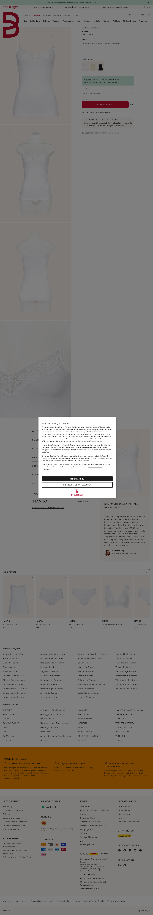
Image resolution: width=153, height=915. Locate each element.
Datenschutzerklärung (95, 467)
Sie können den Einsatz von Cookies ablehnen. (71, 460)
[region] (77, 457)
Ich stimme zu (77, 479)
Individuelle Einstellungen (77, 485)
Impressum (46, 469)
